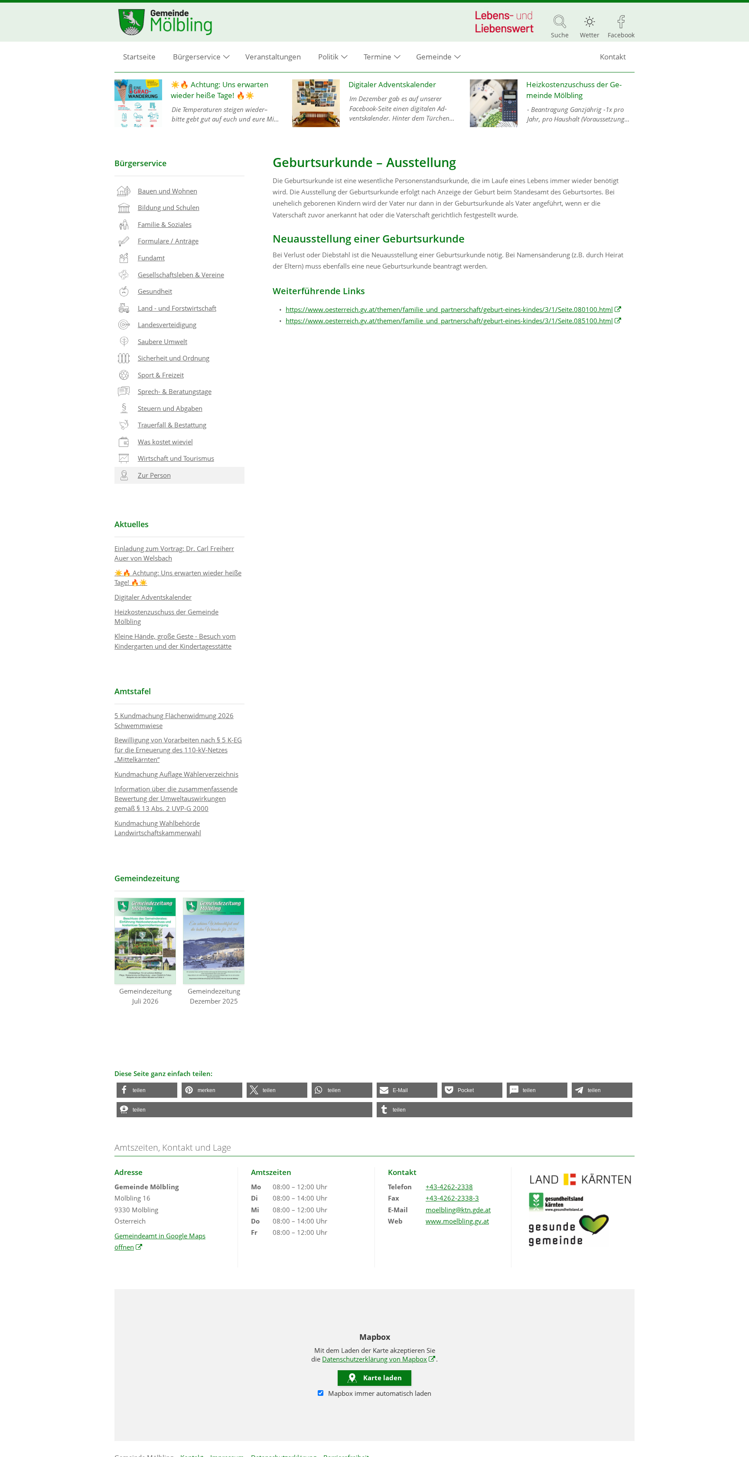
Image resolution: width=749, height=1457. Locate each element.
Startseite (139, 57)
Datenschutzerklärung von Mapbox (379, 1359)
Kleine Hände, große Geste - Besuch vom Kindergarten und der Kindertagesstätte (175, 641)
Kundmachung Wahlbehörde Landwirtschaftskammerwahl (157, 828)
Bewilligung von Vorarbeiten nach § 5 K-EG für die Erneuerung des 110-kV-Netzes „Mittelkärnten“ (178, 749)
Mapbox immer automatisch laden (378, 1393)
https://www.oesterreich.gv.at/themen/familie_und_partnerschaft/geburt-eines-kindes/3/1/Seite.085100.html (454, 320)
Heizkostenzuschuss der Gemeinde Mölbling (166, 616)
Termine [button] (377, 57)
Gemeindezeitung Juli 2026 (145, 996)
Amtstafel (132, 691)
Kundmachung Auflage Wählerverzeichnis (176, 774)
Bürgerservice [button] (197, 57)
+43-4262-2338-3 (452, 1198)
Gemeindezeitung (146, 878)
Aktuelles (131, 524)
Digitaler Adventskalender (153, 597)
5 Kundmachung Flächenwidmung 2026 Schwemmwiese (174, 720)
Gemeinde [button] (434, 57)
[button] (147, 1090)
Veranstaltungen (273, 57)
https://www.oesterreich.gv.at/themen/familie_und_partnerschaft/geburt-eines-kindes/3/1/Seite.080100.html (454, 309)
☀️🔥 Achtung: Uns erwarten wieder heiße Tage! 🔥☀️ (177, 577)
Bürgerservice (140, 163)
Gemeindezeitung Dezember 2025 (214, 996)
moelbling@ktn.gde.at (458, 1209)
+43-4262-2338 (449, 1186)
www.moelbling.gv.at (457, 1221)
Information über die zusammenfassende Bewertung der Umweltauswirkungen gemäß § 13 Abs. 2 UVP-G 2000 (176, 798)
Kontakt (613, 57)
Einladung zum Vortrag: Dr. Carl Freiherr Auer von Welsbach (174, 553)
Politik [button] (328, 57)
